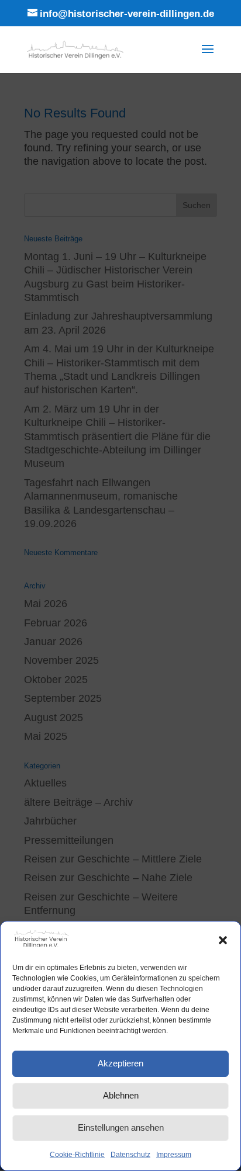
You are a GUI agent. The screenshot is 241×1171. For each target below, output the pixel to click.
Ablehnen (121, 1095)
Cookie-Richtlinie (77, 1155)
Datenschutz (130, 1155)
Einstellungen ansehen (121, 1127)
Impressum (173, 1155)
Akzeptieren (120, 1063)
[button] (223, 940)
